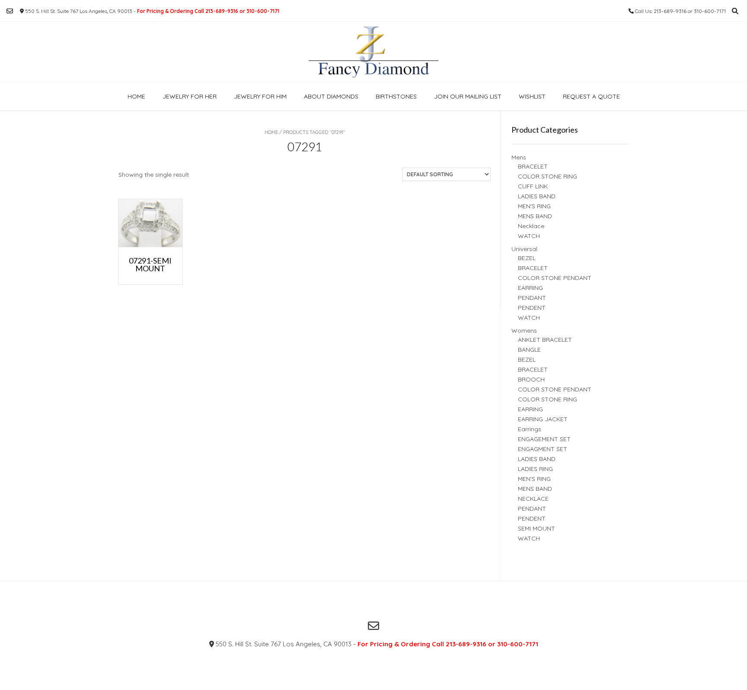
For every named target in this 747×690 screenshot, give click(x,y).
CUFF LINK (533, 186)
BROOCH (531, 379)
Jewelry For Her (190, 96)
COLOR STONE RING (547, 176)
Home (136, 96)
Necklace (531, 226)
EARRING (530, 288)
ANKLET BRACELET (545, 339)
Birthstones (396, 96)
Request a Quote (591, 96)
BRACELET (533, 166)
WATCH (529, 236)
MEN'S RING (534, 206)
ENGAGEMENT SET (544, 439)
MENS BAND (535, 216)
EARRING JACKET (543, 419)
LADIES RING (535, 469)
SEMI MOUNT (536, 528)
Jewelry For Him (260, 96)
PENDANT (532, 298)
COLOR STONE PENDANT (554, 278)
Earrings (529, 429)
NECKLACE (533, 498)
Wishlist (532, 96)
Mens (518, 157)
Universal (524, 249)
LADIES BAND (536, 196)
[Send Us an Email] (9, 11)
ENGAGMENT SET (542, 449)
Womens (524, 330)
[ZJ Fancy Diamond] (373, 52)
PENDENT (532, 308)
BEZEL (527, 258)
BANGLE (529, 349)
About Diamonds (331, 96)
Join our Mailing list (467, 96)
